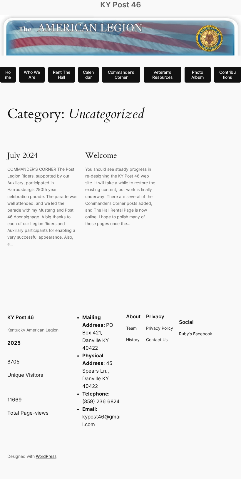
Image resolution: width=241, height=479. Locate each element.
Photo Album (197, 75)
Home (8, 75)
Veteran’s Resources (162, 75)
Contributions (227, 75)
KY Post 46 (120, 4)
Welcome (101, 155)
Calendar (88, 75)
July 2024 (22, 155)
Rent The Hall (61, 75)
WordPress (46, 456)
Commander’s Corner (121, 75)
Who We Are (32, 75)
